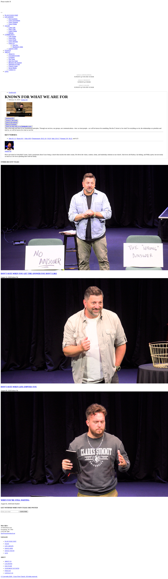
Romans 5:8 (64, 138)
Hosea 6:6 (20, 138)
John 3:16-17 (56, 138)
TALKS (7, 543)
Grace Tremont (13, 22)
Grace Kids (12, 38)
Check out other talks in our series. (19, 126)
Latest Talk (12, 27)
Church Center (13, 48)
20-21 (70, 138)
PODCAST (8, 570)
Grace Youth (12, 40)
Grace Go (12, 43)
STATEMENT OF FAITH (12, 568)
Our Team (12, 59)
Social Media (13, 68)
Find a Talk (12, 29)
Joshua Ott (24, 100)
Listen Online (13, 31)
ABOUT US (8, 561)
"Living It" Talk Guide (11, 120)
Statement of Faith (14, 64)
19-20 (49, 138)
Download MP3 (10, 118)
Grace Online (13, 24)
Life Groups (12, 36)
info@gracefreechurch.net (8, 533)
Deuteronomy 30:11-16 (39, 138)
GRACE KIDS (9, 548)
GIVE (6, 553)
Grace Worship (13, 41)
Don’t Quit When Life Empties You (19, 387)
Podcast (11, 33)
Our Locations (13, 19)
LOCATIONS (8, 563)
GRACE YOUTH (9, 550)
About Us (12, 54)
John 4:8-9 (28, 138)
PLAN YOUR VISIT (10, 541)
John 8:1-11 (12, 138)
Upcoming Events (14, 55)
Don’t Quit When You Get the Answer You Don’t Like (29, 273)
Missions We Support (15, 62)
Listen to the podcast (11, 122)
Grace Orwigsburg (14, 20)
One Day (15, 45)
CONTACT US (9, 573)
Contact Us (12, 70)
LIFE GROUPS (9, 546)
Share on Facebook (11, 124)
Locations (12, 57)
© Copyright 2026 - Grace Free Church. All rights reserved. (19, 576)
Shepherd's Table (17, 47)
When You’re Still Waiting (15, 500)
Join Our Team (13, 61)
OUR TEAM (8, 566)
